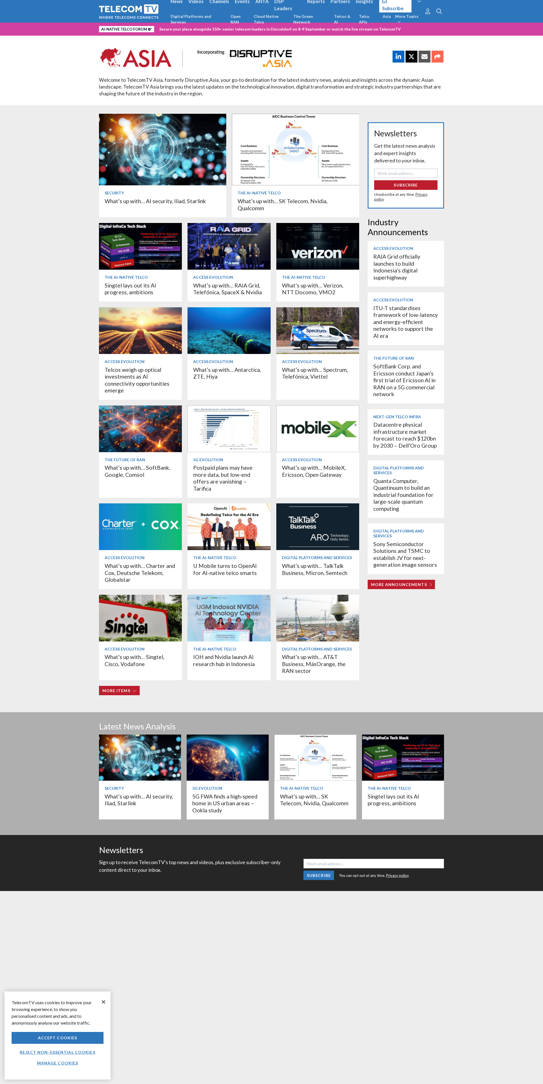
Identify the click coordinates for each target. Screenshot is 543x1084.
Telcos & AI (342, 19)
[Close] (103, 1002)
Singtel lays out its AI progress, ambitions (130, 288)
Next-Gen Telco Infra (397, 416)
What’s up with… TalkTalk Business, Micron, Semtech (314, 569)
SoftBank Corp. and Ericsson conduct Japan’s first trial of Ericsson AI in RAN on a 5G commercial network (404, 380)
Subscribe (406, 185)
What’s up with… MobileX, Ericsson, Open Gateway (314, 471)
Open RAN (235, 19)
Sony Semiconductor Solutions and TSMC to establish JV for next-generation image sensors (405, 554)
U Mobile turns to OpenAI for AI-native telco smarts (225, 569)
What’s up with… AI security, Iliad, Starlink (155, 201)
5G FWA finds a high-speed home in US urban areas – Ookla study (224, 803)
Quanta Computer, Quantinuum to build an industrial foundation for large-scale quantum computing (403, 495)
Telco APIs (364, 19)
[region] (58, 1035)
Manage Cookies (57, 1063)
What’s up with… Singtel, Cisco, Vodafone (134, 660)
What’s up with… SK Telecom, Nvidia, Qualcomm (314, 799)
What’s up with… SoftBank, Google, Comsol (137, 471)
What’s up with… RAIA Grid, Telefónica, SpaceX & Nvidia (227, 288)
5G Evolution (208, 459)
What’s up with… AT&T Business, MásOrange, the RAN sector (314, 664)
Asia (387, 16)
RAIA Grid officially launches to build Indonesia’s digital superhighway (396, 266)
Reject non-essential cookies (57, 1052)
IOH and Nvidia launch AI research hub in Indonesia (224, 660)
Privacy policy (397, 875)
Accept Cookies (57, 1037)
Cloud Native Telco (266, 19)
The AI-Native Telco (259, 192)
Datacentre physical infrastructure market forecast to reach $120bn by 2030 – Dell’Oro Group (405, 434)
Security (114, 192)
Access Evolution (213, 277)
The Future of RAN (125, 459)
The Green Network (303, 19)
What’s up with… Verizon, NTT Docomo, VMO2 (312, 288)
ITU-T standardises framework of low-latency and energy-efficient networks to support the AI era (405, 322)
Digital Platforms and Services (191, 19)
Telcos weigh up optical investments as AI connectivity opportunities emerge (137, 380)
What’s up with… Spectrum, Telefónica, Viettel (315, 373)
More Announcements (399, 584)
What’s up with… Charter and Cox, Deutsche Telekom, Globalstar (140, 573)
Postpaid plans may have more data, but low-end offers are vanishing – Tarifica (223, 477)
